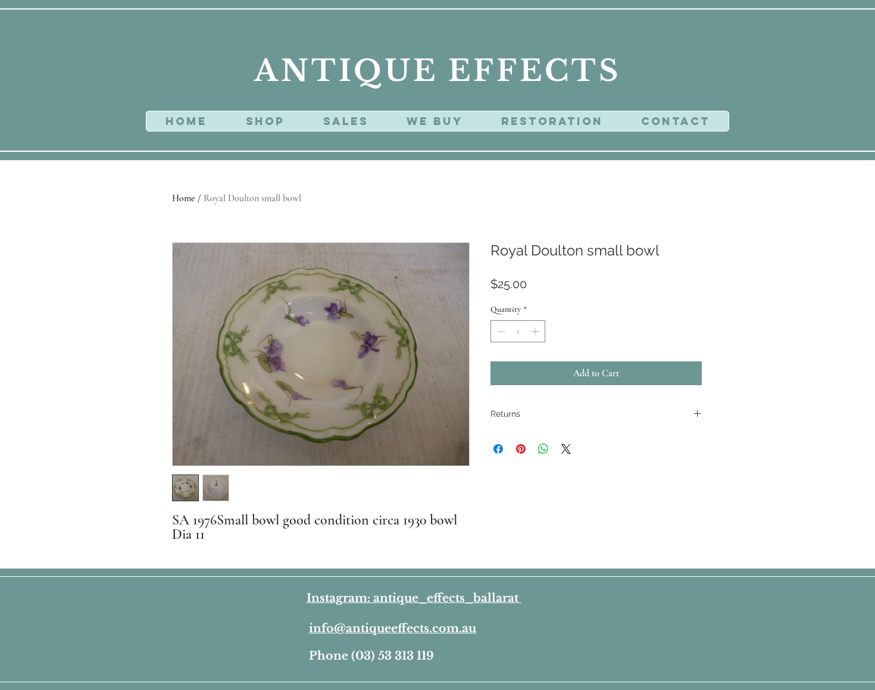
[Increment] (536, 331)
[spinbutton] (518, 331)
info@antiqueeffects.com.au (392, 628)
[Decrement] (499, 331)
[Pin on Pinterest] (521, 449)
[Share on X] (566, 449)
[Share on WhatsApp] (543, 449)
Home (183, 198)
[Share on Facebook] (498, 449)
